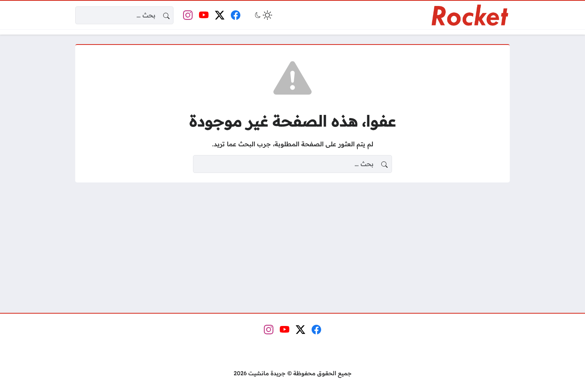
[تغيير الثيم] (262, 15)
